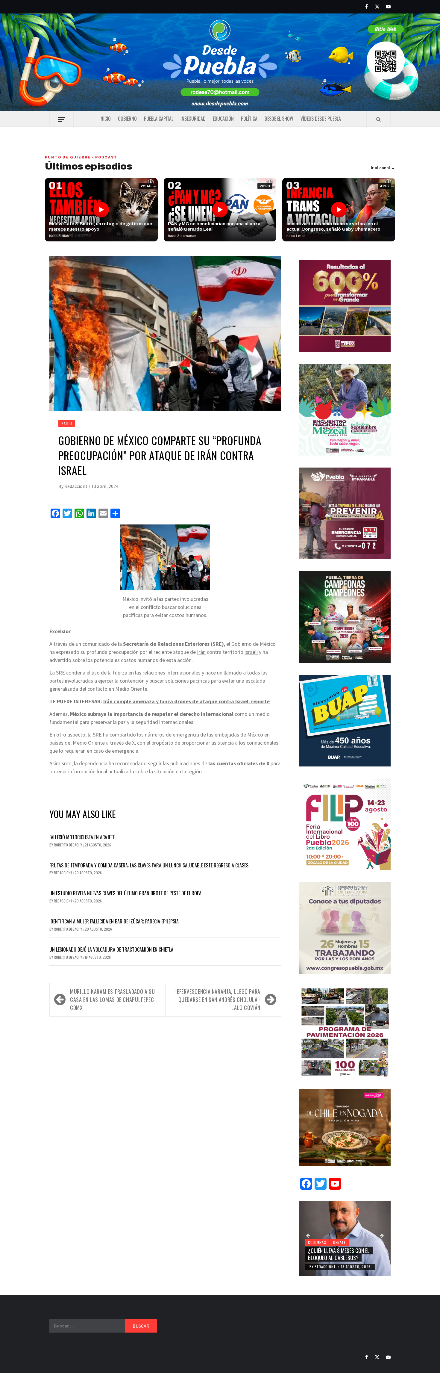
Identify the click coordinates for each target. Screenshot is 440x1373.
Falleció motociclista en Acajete (82, 837)
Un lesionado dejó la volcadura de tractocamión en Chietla (111, 949)
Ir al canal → (383, 168)
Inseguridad (193, 118)
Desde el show (279, 118)
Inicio (105, 118)
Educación (223, 118)
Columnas (317, 1242)
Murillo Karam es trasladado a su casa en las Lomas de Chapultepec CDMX (112, 999)
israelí (251, 651)
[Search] (378, 119)
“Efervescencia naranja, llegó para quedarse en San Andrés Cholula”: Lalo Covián (217, 999)
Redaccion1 (76, 486)
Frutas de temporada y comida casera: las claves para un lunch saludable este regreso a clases (148, 865)
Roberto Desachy (68, 844)
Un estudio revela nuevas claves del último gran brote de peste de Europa (125, 893)
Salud (66, 423)
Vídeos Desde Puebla (321, 118)
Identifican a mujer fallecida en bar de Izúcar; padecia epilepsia (114, 921)
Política (249, 118)
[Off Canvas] (61, 119)
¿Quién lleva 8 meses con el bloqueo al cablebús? (339, 1254)
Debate (339, 1242)
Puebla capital (158, 118)
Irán (201, 651)
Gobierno (127, 118)
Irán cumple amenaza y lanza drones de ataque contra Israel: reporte (186, 701)
